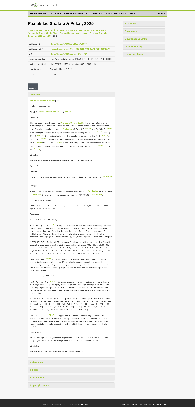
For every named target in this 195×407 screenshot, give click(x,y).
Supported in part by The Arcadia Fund (133, 405)
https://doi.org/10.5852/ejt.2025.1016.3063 (69, 44)
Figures (34, 370)
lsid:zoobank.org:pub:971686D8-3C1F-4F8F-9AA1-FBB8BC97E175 (80, 49)
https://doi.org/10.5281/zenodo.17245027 (68, 54)
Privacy (151, 405)
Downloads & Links (136, 39)
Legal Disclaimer (161, 405)
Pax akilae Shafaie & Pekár (42, 101)
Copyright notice (39, 385)
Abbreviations (38, 377)
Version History (133, 46)
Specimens (131, 31)
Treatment (35, 94)
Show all (33, 88)
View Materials (107, 176)
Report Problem (134, 54)
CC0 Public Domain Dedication (77, 405)
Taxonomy (131, 23)
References (36, 362)
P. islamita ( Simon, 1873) (71, 123)
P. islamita (67, 129)
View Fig (41, 111)
